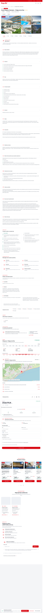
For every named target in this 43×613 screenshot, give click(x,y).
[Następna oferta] (23, 485)
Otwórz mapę (36, 359)
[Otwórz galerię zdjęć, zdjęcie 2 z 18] (26, 20)
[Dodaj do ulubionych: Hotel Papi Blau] (22, 463)
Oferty (6, 6)
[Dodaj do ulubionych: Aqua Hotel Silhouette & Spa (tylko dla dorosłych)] (11, 463)
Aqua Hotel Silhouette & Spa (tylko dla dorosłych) (5, 471)
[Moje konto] (38, 3)
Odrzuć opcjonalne (37, 610)
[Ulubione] (36, 3)
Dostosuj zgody (32, 610)
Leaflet (34, 380)
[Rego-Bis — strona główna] (4, 3)
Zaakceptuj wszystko (24, 610)
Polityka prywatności (25, 442)
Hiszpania (8, 6)
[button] (21, 372)
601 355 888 (23, 409)
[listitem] (32, 397)
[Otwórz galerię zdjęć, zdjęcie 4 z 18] (26, 29)
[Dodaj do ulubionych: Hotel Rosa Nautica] (34, 463)
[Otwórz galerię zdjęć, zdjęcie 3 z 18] (36, 20)
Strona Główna (2, 6)
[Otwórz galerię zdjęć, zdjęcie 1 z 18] (11, 25)
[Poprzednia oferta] (19, 485)
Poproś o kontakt (21, 447)
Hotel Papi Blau (15, 471)
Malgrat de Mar (12, 6)
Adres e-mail (5, 544)
